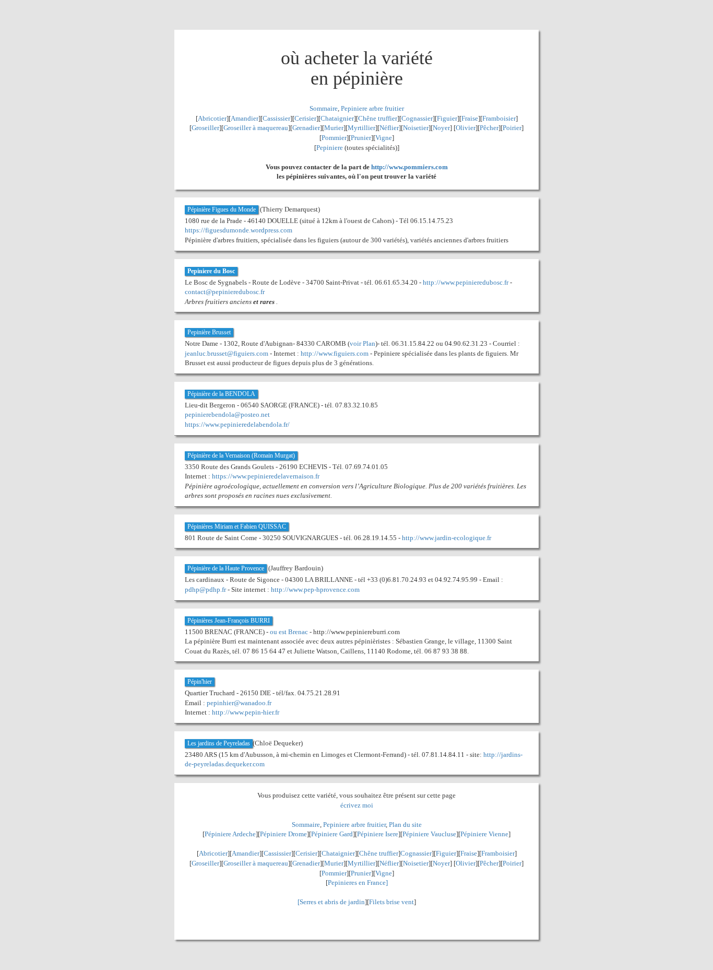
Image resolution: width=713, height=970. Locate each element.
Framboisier (499, 118)
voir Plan (362, 343)
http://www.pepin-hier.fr (245, 712)
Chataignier (337, 118)
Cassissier (276, 118)
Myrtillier (361, 128)
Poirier (512, 128)
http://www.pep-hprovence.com (315, 589)
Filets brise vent (391, 902)
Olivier (466, 128)
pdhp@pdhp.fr (205, 589)
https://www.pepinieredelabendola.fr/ (237, 424)
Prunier (361, 138)
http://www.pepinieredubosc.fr (465, 282)
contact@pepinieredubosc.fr (225, 292)
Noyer (441, 128)
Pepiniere (329, 147)
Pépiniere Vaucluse (429, 834)
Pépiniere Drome (283, 834)
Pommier (334, 138)
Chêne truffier (377, 118)
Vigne (383, 138)
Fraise (469, 118)
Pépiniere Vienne (484, 834)
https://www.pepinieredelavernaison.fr (265, 476)
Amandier (244, 118)
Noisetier (416, 128)
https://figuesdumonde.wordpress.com (238, 230)
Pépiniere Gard (332, 834)
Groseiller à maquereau (255, 128)
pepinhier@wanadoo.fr (239, 703)
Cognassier (417, 118)
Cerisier (305, 118)
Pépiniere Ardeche (230, 834)
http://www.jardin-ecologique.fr (446, 538)
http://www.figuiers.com (335, 353)
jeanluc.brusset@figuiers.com (226, 353)
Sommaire (324, 108)
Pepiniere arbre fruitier (372, 108)
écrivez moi (356, 805)
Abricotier (212, 118)
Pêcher (489, 128)
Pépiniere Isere (377, 834)
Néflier (389, 128)
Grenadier (306, 128)
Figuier (447, 118)
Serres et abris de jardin (332, 902)
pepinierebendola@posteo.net (227, 414)
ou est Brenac (289, 632)
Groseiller (205, 128)
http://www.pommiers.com (409, 167)
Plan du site (405, 824)
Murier (333, 128)
